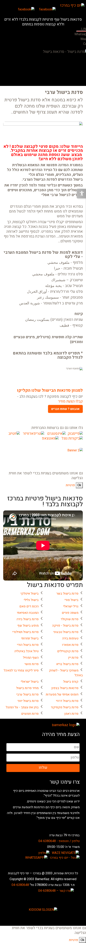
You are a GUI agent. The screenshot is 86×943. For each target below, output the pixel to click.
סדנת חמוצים (30, 713)
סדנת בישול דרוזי (67, 700)
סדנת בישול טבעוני (65, 632)
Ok (79, 485)
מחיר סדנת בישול (27, 688)
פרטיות (70, 485)
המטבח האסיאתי (28, 612)
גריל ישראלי (70, 606)
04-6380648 (20, 885)
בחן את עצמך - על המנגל (22, 707)
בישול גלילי (31, 600)
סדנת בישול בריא (67, 664)
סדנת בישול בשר (67, 593)
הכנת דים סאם (29, 606)
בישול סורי (71, 600)
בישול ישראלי (30, 681)
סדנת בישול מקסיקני (64, 707)
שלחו (43, 767)
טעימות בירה (70, 638)
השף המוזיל (31, 657)
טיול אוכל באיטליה (26, 651)
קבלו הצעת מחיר (70, 401)
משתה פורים (70, 612)
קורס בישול (70, 681)
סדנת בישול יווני (28, 700)
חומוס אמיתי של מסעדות (62, 694)
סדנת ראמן (71, 713)
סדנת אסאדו (70, 644)
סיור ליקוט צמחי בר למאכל (21, 670)
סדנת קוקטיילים (67, 651)
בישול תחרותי (30, 638)
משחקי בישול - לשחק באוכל (66, 673)
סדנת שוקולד (69, 619)
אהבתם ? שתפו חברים (65, 409)
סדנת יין (73, 657)
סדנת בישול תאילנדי (25, 632)
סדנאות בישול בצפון (64, 688)
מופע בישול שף (28, 625)
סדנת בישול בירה (28, 619)
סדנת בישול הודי (28, 644)
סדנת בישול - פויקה (65, 625)
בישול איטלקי (30, 593)
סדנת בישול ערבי (27, 694)
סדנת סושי (32, 664)
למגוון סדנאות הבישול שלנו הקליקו (50, 390)
